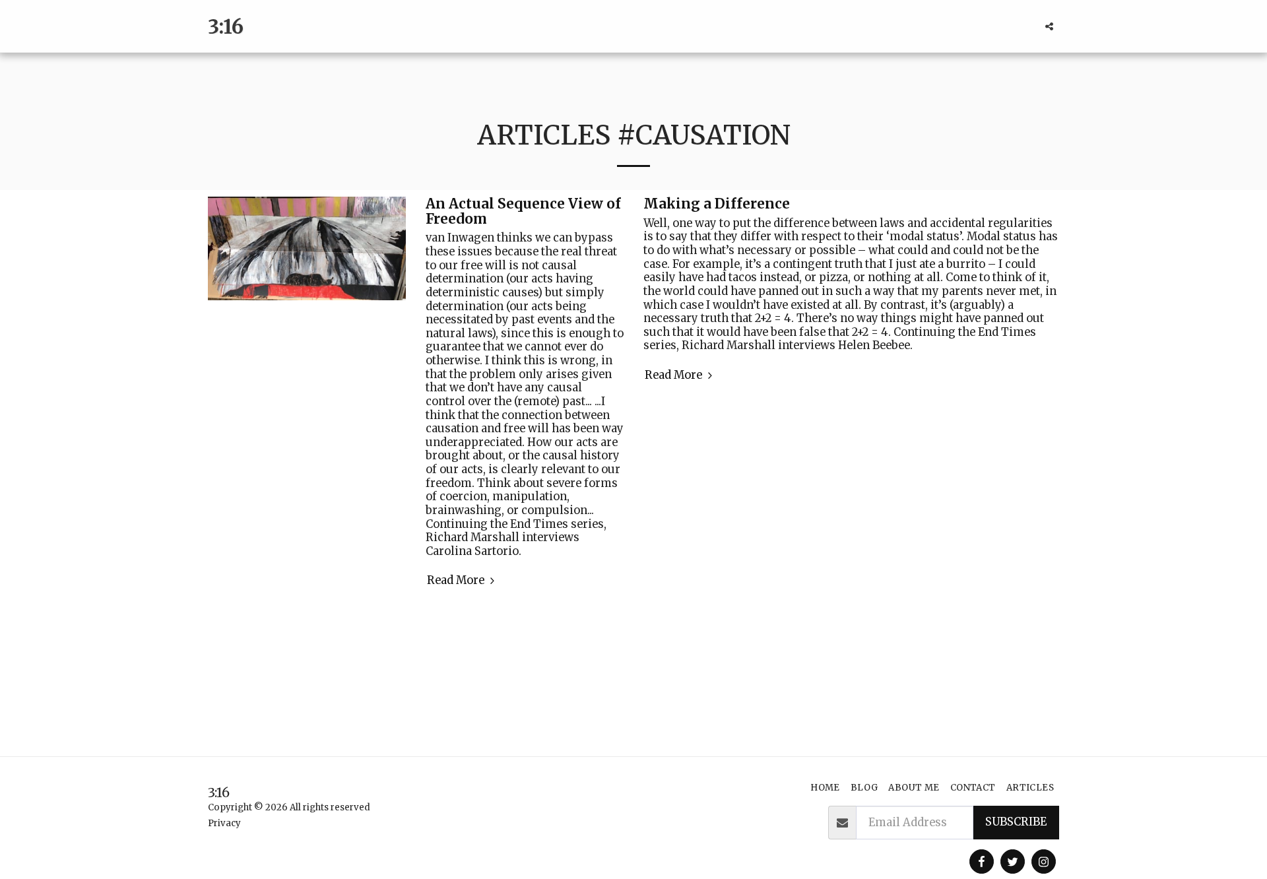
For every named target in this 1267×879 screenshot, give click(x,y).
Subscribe (1016, 822)
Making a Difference (716, 203)
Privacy (224, 823)
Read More (457, 580)
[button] (1049, 26)
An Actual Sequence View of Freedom (523, 211)
